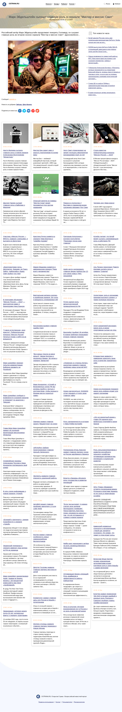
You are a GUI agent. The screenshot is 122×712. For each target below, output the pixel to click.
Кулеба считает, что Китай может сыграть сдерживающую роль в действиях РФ (106, 239)
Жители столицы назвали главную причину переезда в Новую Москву (44, 626)
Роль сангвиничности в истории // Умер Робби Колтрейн (76, 423)
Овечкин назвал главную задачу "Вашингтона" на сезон (45, 423)
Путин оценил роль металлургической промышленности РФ (71, 304)
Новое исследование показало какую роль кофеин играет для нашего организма (106, 391)
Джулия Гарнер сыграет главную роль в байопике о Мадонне (14, 205)
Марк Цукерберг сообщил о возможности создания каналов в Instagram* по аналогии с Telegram (15, 399)
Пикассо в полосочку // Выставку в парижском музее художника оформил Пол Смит (75, 205)
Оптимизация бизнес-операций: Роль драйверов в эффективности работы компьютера (76, 577)
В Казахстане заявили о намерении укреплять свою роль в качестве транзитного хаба (105, 359)
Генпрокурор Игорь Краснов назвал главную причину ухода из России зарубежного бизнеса (76, 452)
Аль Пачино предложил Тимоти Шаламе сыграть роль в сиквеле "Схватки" (106, 269)
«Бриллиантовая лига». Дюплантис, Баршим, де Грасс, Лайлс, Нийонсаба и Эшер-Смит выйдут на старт (15, 270)
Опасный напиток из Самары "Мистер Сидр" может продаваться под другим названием (44, 204)
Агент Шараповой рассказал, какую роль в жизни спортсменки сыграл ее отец (105, 328)
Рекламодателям (79, 702)
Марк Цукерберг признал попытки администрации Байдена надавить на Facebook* (13, 366)
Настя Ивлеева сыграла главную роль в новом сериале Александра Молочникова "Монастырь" (15, 153)
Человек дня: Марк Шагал (104, 203)
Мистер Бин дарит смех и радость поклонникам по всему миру (45, 152)
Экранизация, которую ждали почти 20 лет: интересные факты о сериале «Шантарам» (15, 613)
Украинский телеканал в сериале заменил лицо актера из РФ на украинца (15, 548)
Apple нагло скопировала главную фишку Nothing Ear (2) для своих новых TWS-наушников (75, 272)
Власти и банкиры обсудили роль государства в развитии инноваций (75, 480)
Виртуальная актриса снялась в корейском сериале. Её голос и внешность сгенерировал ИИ (45, 297)
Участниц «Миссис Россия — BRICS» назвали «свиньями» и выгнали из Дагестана (15, 239)
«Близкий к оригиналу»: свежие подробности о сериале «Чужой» (15, 522)
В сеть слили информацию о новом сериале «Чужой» (14, 492)
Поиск (108, 4)
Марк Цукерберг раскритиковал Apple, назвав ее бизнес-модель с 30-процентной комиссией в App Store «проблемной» (15, 580)
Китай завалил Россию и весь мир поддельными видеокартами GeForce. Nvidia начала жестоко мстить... (104, 40)
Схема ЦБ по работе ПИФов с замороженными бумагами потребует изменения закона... (101, 86)
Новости (49, 4)
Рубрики (64, 4)
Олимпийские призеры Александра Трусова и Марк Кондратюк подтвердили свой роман (15, 464)
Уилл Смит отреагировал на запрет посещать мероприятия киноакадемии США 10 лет (75, 152)
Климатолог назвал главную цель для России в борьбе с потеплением (44, 600)
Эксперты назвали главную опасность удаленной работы (45, 477)
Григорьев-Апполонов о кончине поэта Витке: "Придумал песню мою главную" (72, 240)
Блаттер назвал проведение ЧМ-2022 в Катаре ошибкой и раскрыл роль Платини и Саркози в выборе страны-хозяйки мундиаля (105, 598)
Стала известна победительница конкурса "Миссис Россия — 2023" (104, 152)
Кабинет (117, 4)
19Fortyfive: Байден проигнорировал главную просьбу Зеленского (43, 450)
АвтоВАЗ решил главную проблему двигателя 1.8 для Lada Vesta (44, 506)
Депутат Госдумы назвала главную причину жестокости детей (44, 569)
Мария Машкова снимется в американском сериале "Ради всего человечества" (45, 269)
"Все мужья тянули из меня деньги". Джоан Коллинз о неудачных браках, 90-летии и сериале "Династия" (45, 357)
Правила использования (46, 702)
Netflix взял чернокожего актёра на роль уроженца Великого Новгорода (76, 546)
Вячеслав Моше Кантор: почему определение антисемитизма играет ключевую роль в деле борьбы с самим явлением (106, 563)
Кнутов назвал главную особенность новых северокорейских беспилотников (42, 538)
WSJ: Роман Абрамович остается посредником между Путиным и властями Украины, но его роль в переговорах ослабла (106, 491)
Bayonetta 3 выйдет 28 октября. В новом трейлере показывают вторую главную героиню (75, 334)
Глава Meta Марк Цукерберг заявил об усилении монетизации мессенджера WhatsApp (14, 431)
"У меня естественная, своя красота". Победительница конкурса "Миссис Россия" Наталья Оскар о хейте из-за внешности (14, 334)
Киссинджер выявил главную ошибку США (45, 327)
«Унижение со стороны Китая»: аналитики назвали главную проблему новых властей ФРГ (75, 365)
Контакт (72, 4)
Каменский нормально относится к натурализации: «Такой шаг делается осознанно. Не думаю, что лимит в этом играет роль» (105, 530)
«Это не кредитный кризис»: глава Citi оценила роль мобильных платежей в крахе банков (105, 420)
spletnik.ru (12, 99)
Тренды (56, 4)
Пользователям (67, 702)
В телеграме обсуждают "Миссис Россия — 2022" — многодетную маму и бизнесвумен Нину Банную (14, 303)
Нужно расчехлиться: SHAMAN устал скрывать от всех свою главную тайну (75, 393)
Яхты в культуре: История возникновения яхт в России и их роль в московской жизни (75, 609)
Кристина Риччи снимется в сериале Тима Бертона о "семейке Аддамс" (44, 239)
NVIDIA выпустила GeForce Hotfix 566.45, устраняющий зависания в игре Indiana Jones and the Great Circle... (102, 49)
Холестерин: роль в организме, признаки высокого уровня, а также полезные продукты (106, 297)
